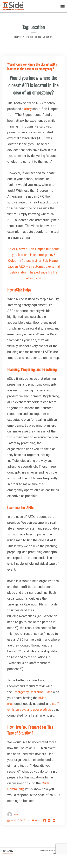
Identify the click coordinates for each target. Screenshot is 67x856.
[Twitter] (54, 820)
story (28, 109)
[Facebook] (44, 820)
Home (17, 36)
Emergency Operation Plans (32, 692)
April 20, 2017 (18, 820)
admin (17, 814)
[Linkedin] (49, 820)
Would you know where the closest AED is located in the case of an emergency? (32, 66)
